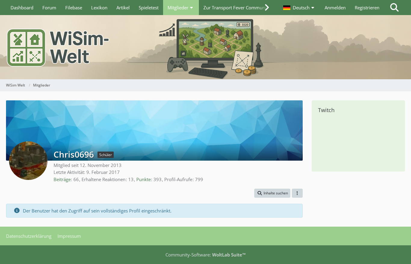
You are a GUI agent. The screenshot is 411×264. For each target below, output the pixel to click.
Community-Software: (205, 255)
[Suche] (394, 7)
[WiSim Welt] (205, 47)
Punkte (143, 179)
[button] (299, 7)
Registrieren (367, 8)
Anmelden (335, 8)
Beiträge (62, 179)
